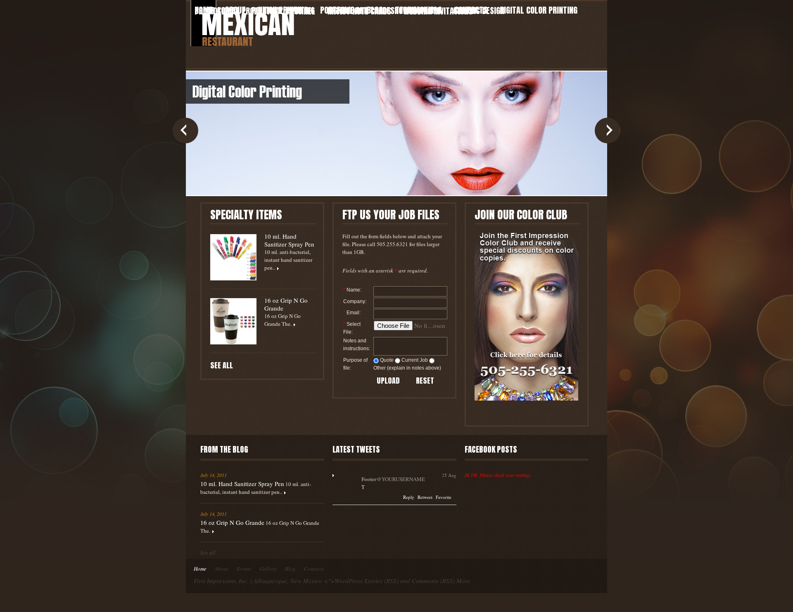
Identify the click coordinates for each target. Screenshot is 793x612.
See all (221, 365)
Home (200, 568)
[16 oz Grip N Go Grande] (233, 321)
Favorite (443, 497)
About (221, 568)
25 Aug (449, 475)
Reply (408, 497)
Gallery (268, 568)
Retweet (425, 497)
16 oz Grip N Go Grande (286, 304)
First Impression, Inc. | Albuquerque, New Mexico (258, 580)
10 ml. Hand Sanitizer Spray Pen (289, 240)
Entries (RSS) (381, 580)
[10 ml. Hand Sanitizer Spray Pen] (233, 257)
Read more (285, 493)
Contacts (314, 568)
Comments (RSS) (433, 580)
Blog (290, 568)
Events (244, 568)
